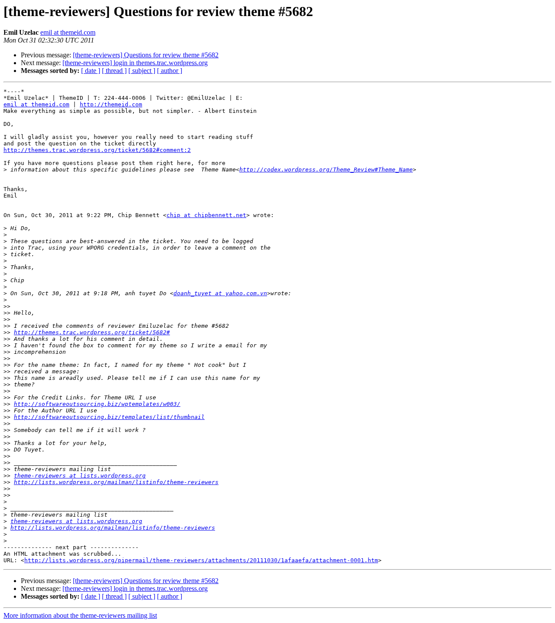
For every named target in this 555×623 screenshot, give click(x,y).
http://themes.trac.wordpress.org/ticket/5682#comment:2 (97, 150)
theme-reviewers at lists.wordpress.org (80, 475)
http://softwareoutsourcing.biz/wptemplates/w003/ (97, 404)
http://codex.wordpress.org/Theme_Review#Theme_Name (326, 169)
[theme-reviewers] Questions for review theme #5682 (146, 55)
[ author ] (169, 70)
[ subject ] (141, 70)
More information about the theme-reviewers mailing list (80, 615)
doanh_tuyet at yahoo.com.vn (220, 293)
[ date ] (90, 70)
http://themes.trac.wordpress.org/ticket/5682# (92, 332)
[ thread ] (114, 70)
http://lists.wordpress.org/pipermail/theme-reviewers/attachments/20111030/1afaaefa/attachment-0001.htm (201, 560)
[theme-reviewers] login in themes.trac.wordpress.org (135, 62)
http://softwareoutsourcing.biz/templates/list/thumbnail (109, 417)
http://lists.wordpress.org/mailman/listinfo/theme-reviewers (116, 482)
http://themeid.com (111, 104)
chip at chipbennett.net (206, 215)
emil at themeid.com (67, 32)
